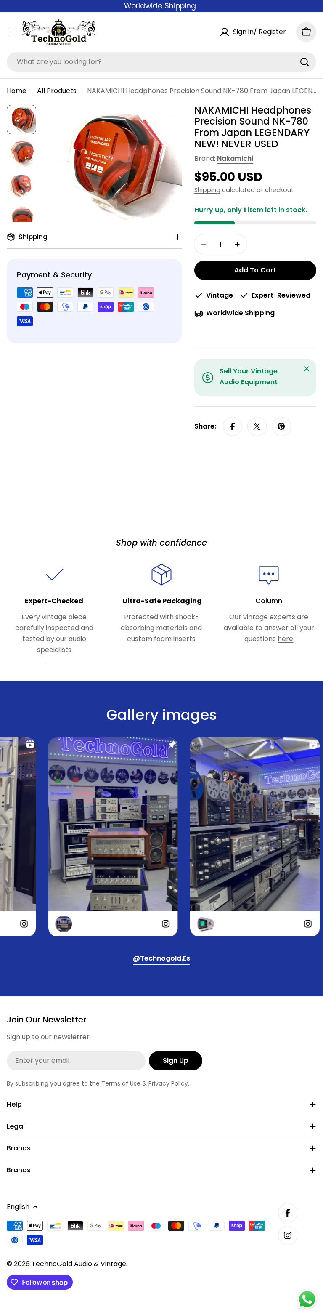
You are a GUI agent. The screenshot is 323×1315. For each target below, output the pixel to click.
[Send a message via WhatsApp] (307, 1299)
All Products (57, 91)
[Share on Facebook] (232, 426)
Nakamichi (235, 158)
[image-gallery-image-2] (97, 837)
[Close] (306, 368)
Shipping (207, 190)
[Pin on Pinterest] (281, 426)
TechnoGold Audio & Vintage (79, 1264)
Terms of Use (120, 1083)
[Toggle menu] (12, 32)
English (18, 1206)
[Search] (304, 62)
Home (16, 91)
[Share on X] (257, 426)
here (285, 639)
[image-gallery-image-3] (239, 837)
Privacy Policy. (168, 1083)
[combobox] (161, 62)
